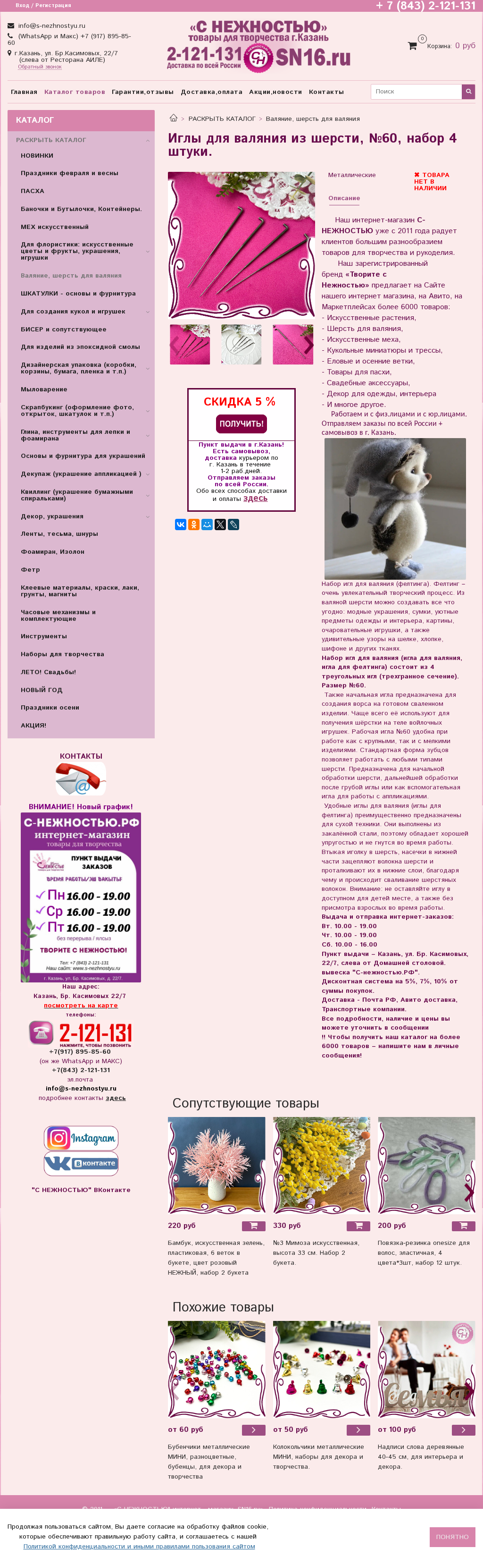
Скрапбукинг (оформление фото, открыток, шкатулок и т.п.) (77, 411)
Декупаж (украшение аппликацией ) (81, 474)
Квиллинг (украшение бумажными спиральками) (77, 495)
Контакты (326, 92)
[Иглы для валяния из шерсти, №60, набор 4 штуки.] (241, 245)
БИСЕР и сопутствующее (64, 329)
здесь (255, 498)
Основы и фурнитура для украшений (83, 456)
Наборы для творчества (62, 654)
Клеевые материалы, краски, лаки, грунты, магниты (80, 591)
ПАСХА (32, 191)
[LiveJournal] (233, 524)
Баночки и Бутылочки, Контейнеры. (81, 209)
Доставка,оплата (212, 92)
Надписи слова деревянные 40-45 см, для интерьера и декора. (421, 1457)
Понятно (452, 1537)
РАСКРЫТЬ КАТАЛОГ (222, 119)
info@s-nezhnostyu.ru (50, 26)
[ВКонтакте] (180, 524)
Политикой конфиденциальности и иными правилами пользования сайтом (139, 1546)
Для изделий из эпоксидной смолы (80, 347)
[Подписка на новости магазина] (241, 423)
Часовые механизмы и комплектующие (58, 616)
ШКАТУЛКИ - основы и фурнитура (78, 293)
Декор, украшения (52, 516)
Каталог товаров (75, 92)
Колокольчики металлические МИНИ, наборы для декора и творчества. (318, 1457)
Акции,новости (275, 92)
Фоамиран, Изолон (52, 552)
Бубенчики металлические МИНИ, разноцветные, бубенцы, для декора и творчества (209, 1461)
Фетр (30, 570)
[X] (220, 524)
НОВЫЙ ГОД (42, 690)
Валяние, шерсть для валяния (313, 119)
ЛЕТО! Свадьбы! (48, 672)
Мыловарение (44, 389)
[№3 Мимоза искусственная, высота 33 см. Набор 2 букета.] (322, 1166)
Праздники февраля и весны (69, 173)
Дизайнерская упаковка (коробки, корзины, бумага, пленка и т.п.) (78, 368)
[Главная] (173, 119)
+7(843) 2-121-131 (81, 1070)
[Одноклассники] (194, 524)
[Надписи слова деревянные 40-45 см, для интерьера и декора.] (426, 1370)
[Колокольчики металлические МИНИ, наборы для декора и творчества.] (322, 1370)
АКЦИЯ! (33, 725)
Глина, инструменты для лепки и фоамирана (75, 435)
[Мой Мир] (207, 524)
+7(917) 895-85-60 (81, 1052)
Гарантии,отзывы (143, 92)
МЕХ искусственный (55, 227)
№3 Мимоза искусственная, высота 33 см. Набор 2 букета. (316, 1253)
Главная (24, 92)
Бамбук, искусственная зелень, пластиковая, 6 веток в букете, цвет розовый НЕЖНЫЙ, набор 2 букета (216, 1257)
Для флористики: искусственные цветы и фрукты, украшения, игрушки (77, 251)
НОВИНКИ (37, 156)
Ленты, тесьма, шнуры (59, 534)
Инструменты (44, 636)
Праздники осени (50, 707)
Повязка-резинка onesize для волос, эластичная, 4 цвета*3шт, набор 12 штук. (424, 1253)
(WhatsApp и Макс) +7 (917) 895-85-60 (69, 40)
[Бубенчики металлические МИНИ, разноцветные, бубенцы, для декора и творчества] (217, 1370)
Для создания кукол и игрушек (73, 311)
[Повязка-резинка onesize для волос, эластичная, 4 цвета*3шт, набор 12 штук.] (426, 1166)
